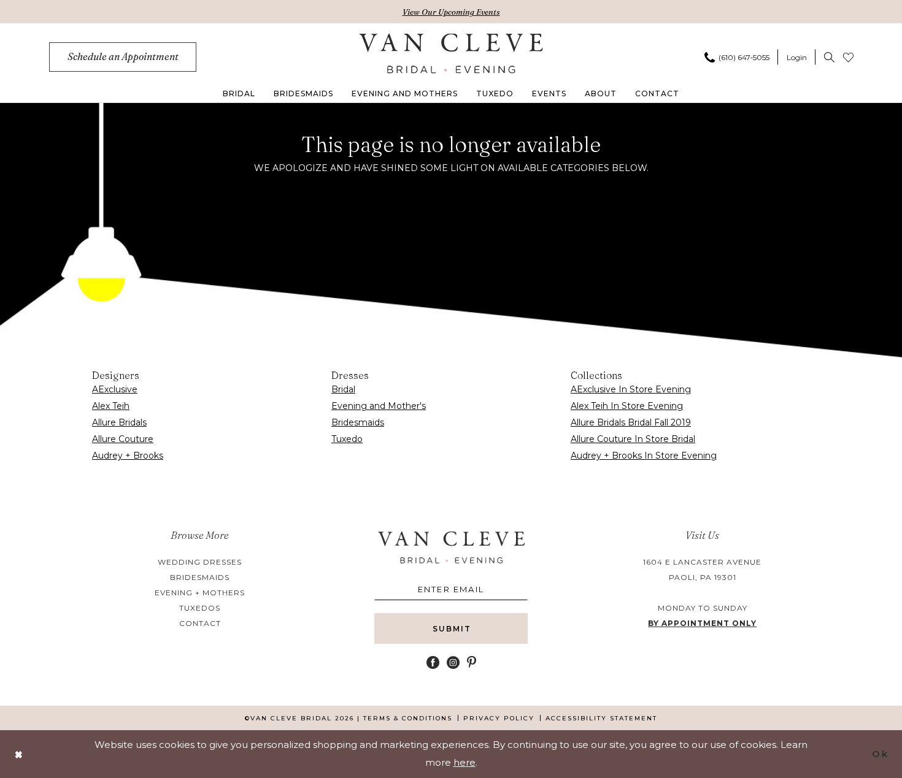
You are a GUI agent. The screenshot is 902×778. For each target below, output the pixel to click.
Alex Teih (110, 405)
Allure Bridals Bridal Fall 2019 (631, 422)
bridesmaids (199, 577)
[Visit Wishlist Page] (848, 57)
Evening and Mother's (378, 405)
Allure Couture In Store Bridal (633, 438)
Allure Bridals (119, 422)
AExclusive (114, 389)
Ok (880, 754)
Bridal (343, 389)
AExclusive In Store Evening (631, 389)
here (464, 762)
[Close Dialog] (19, 754)
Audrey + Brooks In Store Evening (644, 455)
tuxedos (199, 607)
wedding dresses (200, 561)
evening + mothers (200, 592)
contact (200, 623)
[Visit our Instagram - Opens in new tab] (453, 662)
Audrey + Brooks (127, 455)
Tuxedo (347, 438)
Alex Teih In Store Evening (627, 405)
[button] (796, 57)
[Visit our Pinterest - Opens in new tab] (471, 662)
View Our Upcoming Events (451, 12)
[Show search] (829, 57)
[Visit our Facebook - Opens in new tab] (432, 662)
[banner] (451, 53)
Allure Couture (122, 438)
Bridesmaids (357, 422)
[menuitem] (122, 57)
